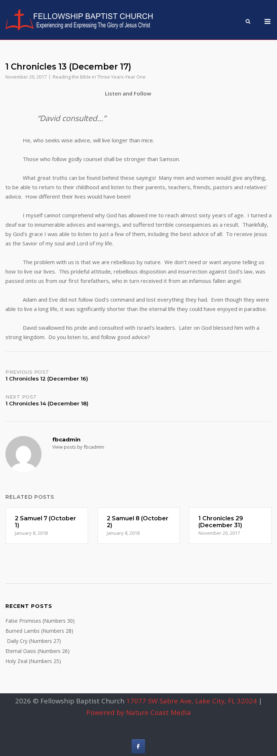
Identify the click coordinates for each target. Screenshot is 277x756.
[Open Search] (248, 22)
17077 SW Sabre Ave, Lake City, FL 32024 (191, 700)
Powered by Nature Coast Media (138, 712)
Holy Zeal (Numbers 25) (33, 661)
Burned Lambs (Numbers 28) (39, 630)
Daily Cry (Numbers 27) (33, 640)
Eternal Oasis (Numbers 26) (37, 651)
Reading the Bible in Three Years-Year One (99, 77)
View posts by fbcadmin (78, 447)
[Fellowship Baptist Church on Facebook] (138, 746)
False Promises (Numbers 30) (40, 620)
